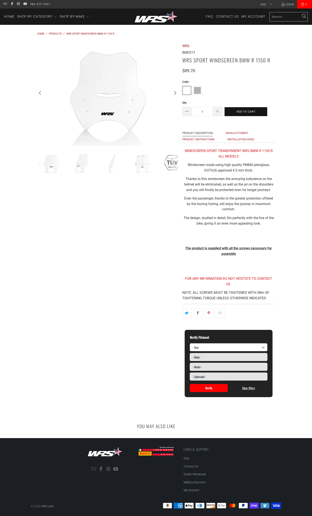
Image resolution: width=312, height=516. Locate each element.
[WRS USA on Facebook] (11, 4)
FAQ (186, 458)
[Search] (304, 16)
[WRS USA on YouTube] (25, 4)
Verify (208, 388)
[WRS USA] (156, 17)
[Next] (174, 93)
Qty (184, 102)
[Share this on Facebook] (197, 313)
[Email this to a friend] (220, 313)
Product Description (197, 133)
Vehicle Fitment (236, 133)
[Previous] (40, 93)
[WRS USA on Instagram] (18, 4)
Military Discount (195, 482)
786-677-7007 (40, 4)
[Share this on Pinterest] (209, 313)
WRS (186, 46)
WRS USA (47, 506)
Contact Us (191, 466)
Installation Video (240, 139)
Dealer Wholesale (195, 474)
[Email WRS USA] (5, 4)
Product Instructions (198, 139)
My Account (191, 490)
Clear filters (248, 388)
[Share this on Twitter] (186, 313)
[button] (37, 16)
